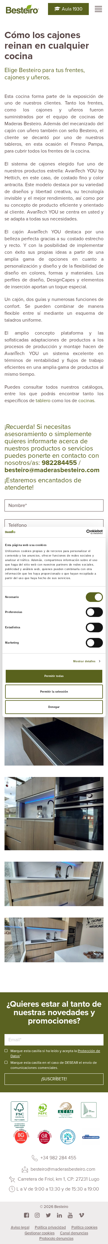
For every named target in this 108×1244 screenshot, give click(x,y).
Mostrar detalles (84, 661)
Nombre (17, 499)
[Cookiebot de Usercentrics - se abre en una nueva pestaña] (77, 532)
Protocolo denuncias (56, 1238)
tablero (44, 401)
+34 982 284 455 (57, 1158)
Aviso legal (20, 1227)
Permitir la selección (54, 691)
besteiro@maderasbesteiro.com (62, 1169)
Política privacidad (50, 1227)
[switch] (94, 612)
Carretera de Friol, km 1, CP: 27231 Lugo (57, 1179)
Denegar (54, 706)
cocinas (86, 401)
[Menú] (98, 9)
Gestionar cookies (40, 1233)
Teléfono (18, 518)
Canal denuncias (74, 1233)
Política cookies (84, 1227)
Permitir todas (54, 676)
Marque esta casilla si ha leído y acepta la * (55, 1053)
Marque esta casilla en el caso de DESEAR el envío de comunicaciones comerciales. (53, 1065)
